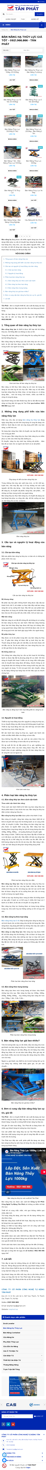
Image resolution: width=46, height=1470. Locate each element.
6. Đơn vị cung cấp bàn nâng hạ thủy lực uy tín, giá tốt (22, 295)
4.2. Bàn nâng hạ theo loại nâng (16, 284)
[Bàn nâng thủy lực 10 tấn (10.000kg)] (12, 91)
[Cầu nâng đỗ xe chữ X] (34, 211)
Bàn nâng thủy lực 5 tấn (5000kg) (34, 101)
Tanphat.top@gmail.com (14, 1449)
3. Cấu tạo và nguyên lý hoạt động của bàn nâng (20, 266)
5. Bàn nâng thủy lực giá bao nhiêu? (16, 291)
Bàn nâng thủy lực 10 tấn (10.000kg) (12, 101)
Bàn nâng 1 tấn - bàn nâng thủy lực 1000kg (12, 162)
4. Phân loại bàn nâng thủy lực (14, 277)
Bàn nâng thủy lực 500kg (33, 162)
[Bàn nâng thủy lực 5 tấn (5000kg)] (34, 91)
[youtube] (13, 1424)
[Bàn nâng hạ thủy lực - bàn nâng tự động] (34, 61)
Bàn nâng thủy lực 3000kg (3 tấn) (12, 130)
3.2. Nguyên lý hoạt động (14, 273)
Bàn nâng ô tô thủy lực (12, 192)
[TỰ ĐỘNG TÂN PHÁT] (23, 1386)
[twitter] (8, 1424)
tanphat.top (13, 1309)
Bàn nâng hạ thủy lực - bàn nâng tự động (34, 71)
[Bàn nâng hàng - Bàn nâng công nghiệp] (12, 211)
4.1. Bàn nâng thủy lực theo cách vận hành (20, 281)
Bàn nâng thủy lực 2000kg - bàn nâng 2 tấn (33, 131)
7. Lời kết (6, 299)
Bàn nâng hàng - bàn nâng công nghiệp (12, 221)
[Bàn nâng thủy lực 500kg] (34, 152)
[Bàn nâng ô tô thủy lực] (12, 182)
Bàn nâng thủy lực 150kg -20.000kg (12, 71)
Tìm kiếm (39, 14)
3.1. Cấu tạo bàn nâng (13, 270)
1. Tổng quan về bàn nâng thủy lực (15, 259)
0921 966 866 (10, 1445)
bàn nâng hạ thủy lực (31, 420)
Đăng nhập (11, 19)
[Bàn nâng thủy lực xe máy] (34, 182)
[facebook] (3, 1424)
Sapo (28, 1468)
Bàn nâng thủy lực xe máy (33, 192)
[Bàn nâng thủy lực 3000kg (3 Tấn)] (12, 120)
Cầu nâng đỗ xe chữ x (34, 220)
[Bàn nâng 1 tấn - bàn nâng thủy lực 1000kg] (12, 152)
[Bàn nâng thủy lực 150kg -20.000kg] (12, 61)
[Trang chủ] (23, 7)
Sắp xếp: (6, 50)
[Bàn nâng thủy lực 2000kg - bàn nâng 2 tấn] (34, 120)
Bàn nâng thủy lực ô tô (10, 920)
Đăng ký (35, 19)
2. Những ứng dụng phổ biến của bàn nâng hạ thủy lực (22, 262)
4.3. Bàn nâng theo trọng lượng (16, 288)
